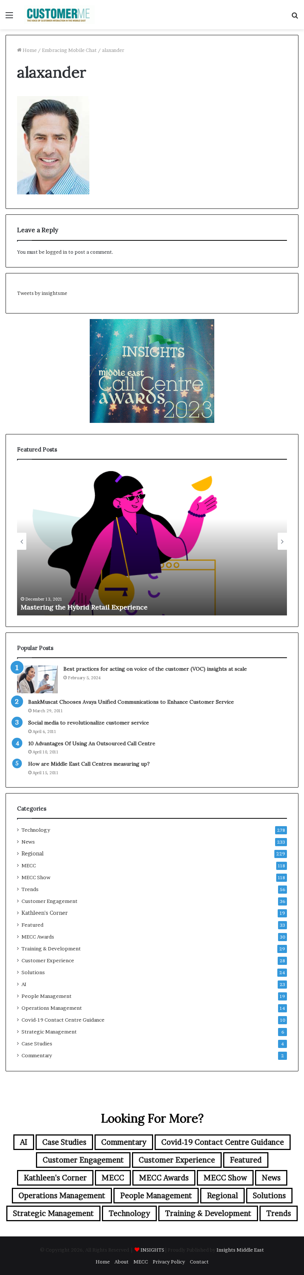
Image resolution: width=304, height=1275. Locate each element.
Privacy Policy (169, 1262)
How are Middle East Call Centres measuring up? (89, 763)
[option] (152, 541)
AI (24, 984)
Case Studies (37, 1043)
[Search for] (294, 17)
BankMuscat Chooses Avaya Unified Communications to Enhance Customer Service (131, 702)
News (28, 842)
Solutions (33, 972)
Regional (33, 853)
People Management (47, 996)
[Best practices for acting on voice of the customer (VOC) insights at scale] (37, 679)
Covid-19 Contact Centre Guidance (63, 1020)
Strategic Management (49, 1032)
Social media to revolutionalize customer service (88, 722)
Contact (199, 1262)
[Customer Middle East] (59, 14)
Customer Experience (48, 960)
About (122, 1262)
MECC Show (36, 877)
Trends (30, 889)
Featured (32, 925)
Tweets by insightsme (42, 293)
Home (29, 50)
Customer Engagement (49, 901)
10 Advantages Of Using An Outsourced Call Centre (91, 743)
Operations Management (52, 1008)
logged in (56, 252)
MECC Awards (38, 937)
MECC (29, 865)
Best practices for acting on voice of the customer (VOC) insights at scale (139, 607)
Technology (36, 830)
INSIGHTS (152, 1250)
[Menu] (9, 17)
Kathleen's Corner (45, 913)
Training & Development (51, 949)
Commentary (37, 1055)
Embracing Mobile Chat (69, 50)
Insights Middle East (240, 1250)
